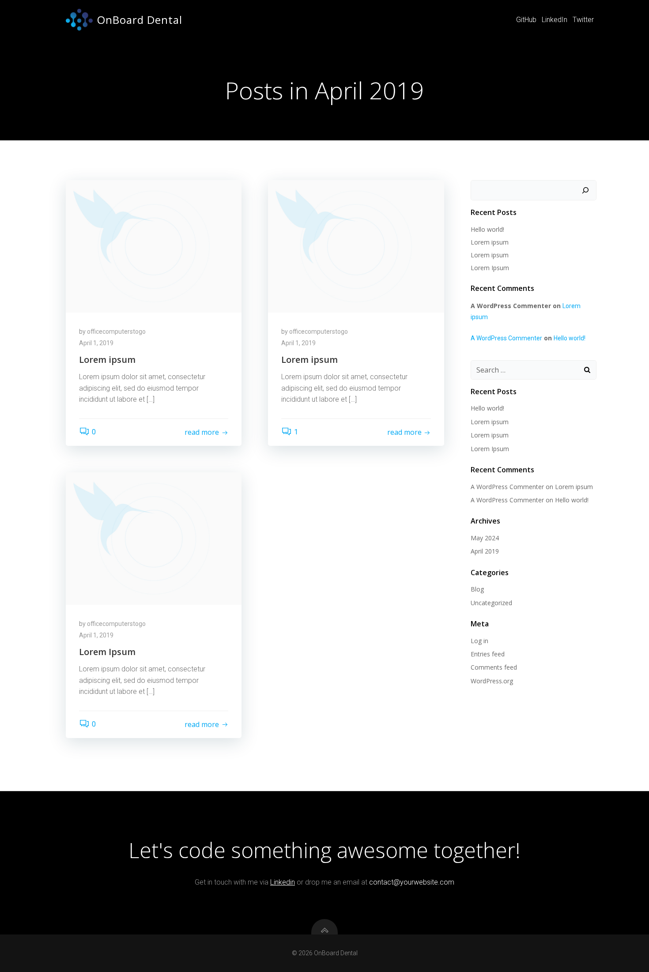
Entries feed (488, 654)
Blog (477, 589)
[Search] (585, 190)
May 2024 (485, 538)
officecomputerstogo (116, 331)
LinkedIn (554, 19)
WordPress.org (492, 681)
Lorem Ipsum (490, 268)
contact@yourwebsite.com (411, 882)
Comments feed (494, 667)
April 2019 (485, 551)
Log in (479, 641)
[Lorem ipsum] (153, 245)
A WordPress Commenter (506, 338)
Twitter (583, 19)
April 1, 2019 (96, 343)
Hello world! (487, 229)
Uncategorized (491, 603)
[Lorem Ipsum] (153, 538)
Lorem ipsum (490, 242)
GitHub (526, 19)
